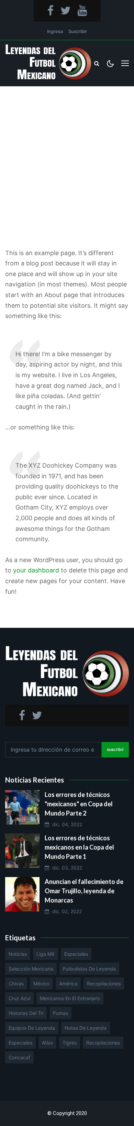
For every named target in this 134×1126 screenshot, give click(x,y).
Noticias (18, 954)
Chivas (16, 983)
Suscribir (77, 31)
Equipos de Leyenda (32, 1028)
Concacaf (19, 1057)
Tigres (70, 1043)
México (41, 983)
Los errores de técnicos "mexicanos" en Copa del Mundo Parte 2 (79, 804)
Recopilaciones (104, 983)
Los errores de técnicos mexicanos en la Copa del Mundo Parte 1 (79, 847)
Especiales (76, 954)
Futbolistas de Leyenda (89, 969)
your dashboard (36, 570)
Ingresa (55, 31)
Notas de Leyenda (86, 1028)
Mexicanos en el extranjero (70, 998)
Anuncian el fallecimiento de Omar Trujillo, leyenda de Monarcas (84, 891)
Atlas (47, 1043)
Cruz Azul (19, 998)
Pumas (60, 1013)
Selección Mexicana (31, 969)
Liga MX (45, 954)
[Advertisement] (67, 157)
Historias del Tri (26, 1013)
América (68, 983)
